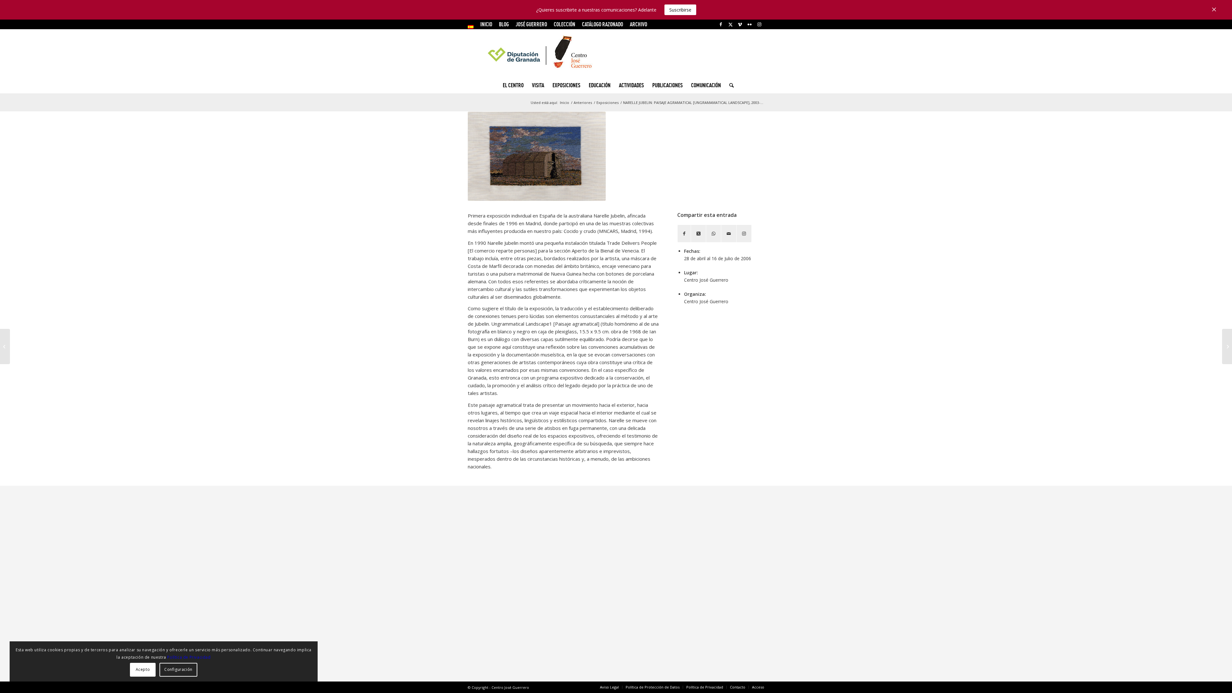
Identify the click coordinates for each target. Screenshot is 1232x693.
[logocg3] (616, 53)
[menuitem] (472, 27)
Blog (504, 24)
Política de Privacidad (188, 657)
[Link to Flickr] (749, 24)
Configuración (178, 669)
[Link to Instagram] (759, 24)
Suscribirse (680, 10)
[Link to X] (730, 24)
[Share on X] (698, 233)
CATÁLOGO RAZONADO (602, 24)
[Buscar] (729, 85)
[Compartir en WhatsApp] (713, 233)
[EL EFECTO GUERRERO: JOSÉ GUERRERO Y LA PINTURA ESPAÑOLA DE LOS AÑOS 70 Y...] (5, 346)
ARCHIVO (638, 24)
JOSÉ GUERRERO (531, 24)
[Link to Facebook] (720, 24)
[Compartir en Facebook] (684, 233)
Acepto (143, 669)
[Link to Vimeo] (740, 24)
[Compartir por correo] (728, 233)
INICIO (486, 24)
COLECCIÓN (564, 24)
